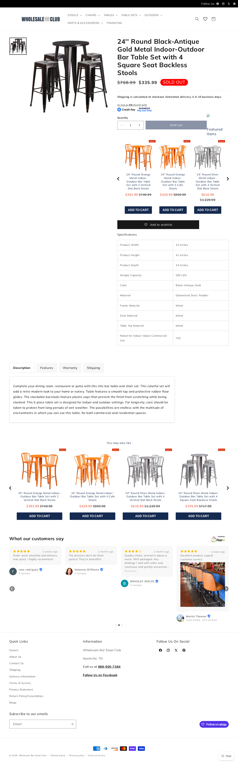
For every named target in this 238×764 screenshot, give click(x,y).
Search (13, 650)
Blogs (13, 702)
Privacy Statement (21, 689)
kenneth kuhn (195, 569)
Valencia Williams (31, 569)
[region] (173, 178)
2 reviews (80, 585)
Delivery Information (22, 676)
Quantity (122, 117)
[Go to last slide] (118, 178)
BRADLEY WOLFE (86, 581)
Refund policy (58, 755)
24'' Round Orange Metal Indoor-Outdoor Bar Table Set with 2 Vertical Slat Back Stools (138, 181)
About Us (15, 656)
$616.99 (207, 194)
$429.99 (166, 194)
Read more (75, 570)
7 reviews (24, 573)
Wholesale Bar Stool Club (32, 755)
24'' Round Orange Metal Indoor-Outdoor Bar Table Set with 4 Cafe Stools (173, 181)
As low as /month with (132, 105)
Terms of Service (20, 683)
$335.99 (191, 506)
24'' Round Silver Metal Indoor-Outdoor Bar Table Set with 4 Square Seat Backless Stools (198, 496)
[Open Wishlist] (205, 19)
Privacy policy (76, 755)
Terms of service (96, 755)
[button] (74, 15)
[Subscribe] (72, 724)
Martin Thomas (140, 616)
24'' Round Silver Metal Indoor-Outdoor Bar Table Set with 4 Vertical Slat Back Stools (208, 181)
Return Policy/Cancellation (26, 696)
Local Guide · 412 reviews (145, 619)
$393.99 (131, 194)
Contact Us (16, 663)
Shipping (14, 669)
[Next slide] (227, 178)
